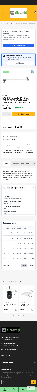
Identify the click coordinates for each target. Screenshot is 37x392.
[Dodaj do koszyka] (16, 309)
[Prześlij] (33, 382)
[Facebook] (15, 127)
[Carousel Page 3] (18, 315)
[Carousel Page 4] (21, 315)
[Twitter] (18, 127)
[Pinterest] (21, 127)
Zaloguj (15, 3)
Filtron (6, 302)
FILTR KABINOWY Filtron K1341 (25, 305)
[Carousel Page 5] (23, 315)
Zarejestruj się (24, 3)
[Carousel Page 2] (16, 315)
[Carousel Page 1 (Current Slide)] (13, 315)
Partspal (13, 139)
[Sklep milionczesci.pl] (18, 13)
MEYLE (4, 95)
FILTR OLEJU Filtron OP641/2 (10, 305)
